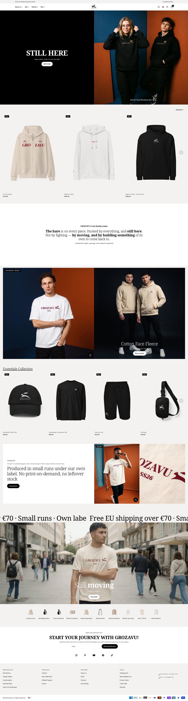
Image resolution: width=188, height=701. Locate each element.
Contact (83, 680)
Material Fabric (7, 684)
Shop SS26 (94, 597)
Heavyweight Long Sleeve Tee (58, 432)
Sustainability (7, 680)
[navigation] (181, 152)
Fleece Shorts (99, 432)
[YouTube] (94, 655)
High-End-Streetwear (10, 687)
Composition (13, 486)
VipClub (44, 673)
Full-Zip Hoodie (7, 194)
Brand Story (7, 673)
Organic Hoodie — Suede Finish (134, 194)
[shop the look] (90, 355)
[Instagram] (76, 655)
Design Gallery (7, 677)
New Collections (47, 677)
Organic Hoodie (68, 194)
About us (18, 7)
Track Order (123, 684)
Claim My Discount (110, 646)
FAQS (82, 677)
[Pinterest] (85, 655)
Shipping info (124, 673)
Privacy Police (124, 680)
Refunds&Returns (125, 677)
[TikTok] (112, 655)
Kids (42, 7)
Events (44, 684)
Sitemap (122, 687)
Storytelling (84, 684)
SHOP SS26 (47, 64)
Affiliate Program (47, 680)
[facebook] (103, 655)
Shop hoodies (139, 353)
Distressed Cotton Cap (10, 432)
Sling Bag (143, 432)
